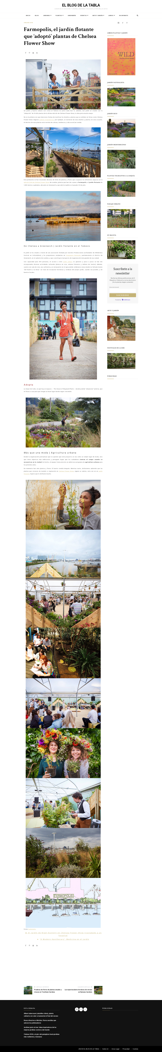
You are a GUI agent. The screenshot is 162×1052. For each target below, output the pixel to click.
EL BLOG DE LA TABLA (81, 5)
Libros (110, 16)
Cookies (135, 1049)
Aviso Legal (115, 1049)
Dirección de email (114, 287)
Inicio (28, 16)
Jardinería (72, 16)
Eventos (83, 16)
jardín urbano (67, 262)
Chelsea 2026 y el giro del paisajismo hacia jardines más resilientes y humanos (41, 1035)
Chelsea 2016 (28, 23)
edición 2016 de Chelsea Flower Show (36, 182)
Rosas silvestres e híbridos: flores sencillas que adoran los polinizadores (40, 1021)
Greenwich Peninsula (73, 255)
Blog (37, 16)
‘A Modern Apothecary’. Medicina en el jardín (64, 939)
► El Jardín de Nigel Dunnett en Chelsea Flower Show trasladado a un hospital (63, 934)
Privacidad (126, 1049)
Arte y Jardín (97, 16)
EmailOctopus (126, 299)
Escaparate (123, 16)
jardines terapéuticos (46, 120)
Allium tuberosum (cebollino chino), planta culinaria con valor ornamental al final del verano (41, 1014)
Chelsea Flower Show (66, 471)
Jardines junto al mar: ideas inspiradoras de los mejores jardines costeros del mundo (40, 1028)
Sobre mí (105, 1049)
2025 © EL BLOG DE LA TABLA (88, 1049)
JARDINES (46, 16)
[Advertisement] (63, 961)
